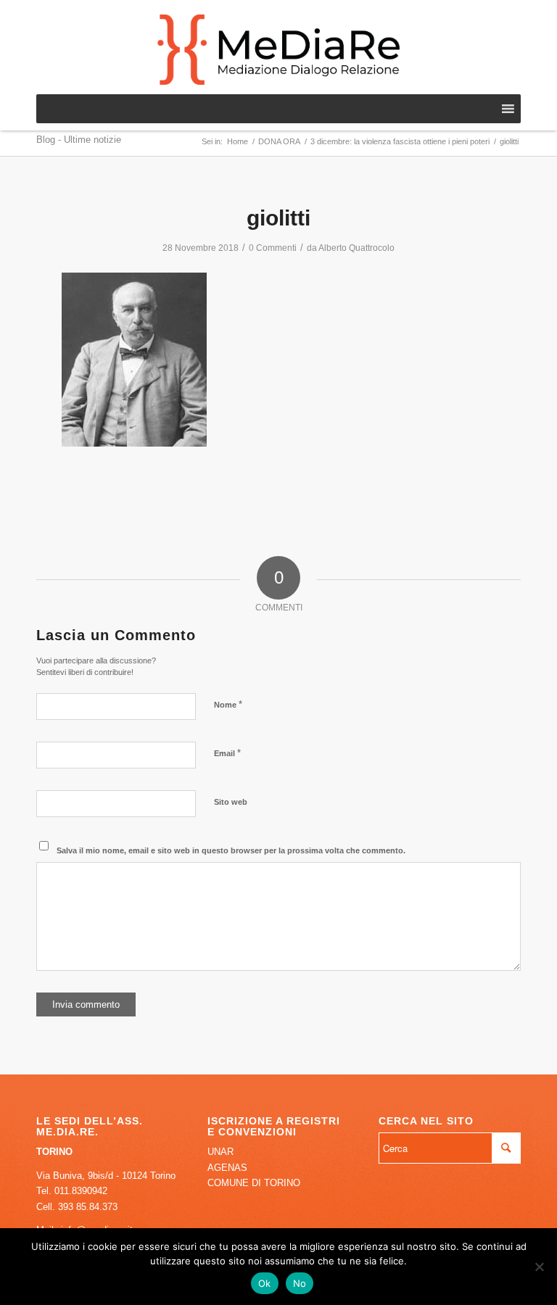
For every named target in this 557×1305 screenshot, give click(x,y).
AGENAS (227, 1167)
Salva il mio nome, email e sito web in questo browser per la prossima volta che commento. (231, 850)
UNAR (220, 1151)
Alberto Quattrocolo (356, 248)
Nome (228, 704)
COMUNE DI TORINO (253, 1182)
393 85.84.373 (87, 1206)
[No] (539, 1266)
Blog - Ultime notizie (78, 139)
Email (227, 752)
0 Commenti (273, 248)
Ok (264, 1283)
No (300, 1283)
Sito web (230, 802)
